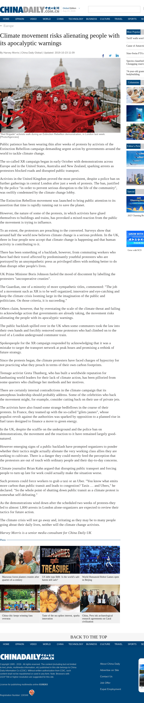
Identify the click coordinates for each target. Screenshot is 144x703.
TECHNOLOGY (75, 19)
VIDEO (33, 19)
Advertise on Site (109, 670)
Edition (69, 8)
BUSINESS (91, 19)
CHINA (60, 19)
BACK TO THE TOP (88, 637)
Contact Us (106, 676)
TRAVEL (118, 19)
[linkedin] (110, 56)
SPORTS (132, 19)
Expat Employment (110, 689)
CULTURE (105, 19)
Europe (9, 26)
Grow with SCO (135, 250)
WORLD (47, 19)
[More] (103, 57)
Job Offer (105, 682)
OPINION (19, 19)
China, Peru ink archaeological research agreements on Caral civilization (97, 618)
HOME (6, 19)
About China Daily (110, 663)
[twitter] (117, 56)
